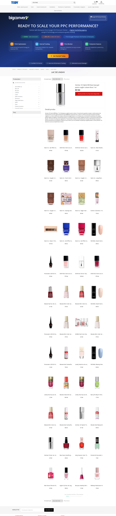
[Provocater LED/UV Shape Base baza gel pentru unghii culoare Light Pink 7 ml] (50, 352)
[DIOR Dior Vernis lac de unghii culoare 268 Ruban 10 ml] (66, 262)
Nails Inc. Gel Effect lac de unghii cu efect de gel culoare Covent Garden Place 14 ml (81, 241)
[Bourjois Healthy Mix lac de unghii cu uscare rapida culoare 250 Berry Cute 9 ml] (81, 474)
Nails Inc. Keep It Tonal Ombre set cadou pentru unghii (50, 241)
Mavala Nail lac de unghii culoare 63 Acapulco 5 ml (50, 304)
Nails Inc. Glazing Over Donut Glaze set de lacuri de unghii (66, 210)
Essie (27, 104)
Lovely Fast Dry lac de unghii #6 (50, 394)
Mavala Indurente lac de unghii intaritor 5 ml (66, 394)
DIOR (27, 102)
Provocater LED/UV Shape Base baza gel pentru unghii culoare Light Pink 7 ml (50, 364)
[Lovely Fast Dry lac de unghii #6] (50, 383)
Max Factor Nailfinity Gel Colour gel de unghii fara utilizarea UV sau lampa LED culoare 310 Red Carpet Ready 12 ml (66, 455)
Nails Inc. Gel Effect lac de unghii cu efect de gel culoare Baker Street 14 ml (66, 241)
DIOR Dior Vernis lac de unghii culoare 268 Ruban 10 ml (66, 273)
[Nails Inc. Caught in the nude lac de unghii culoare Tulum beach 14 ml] (81, 166)
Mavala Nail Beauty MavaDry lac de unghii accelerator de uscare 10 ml (97, 425)
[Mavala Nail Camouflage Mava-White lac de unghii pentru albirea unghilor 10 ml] (66, 413)
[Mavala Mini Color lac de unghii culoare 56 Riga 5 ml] (66, 292)
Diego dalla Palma (27, 100)
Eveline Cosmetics (27, 106)
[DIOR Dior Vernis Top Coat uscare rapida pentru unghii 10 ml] (81, 262)
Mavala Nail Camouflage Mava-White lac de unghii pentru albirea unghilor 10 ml (66, 425)
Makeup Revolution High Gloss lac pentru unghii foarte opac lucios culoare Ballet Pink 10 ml (97, 485)
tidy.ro (13, 69)
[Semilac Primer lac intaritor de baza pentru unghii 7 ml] (50, 443)
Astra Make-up (27, 86)
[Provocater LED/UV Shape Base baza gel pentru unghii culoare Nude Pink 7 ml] (50, 262)
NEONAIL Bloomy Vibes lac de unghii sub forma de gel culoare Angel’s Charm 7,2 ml (97, 364)
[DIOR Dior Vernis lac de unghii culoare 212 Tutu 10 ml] (66, 136)
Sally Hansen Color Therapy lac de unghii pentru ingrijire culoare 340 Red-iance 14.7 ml (81, 455)
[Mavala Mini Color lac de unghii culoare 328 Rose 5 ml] (66, 322)
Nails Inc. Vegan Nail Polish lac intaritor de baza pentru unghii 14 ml (81, 210)
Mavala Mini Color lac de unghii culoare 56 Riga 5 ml (66, 304)
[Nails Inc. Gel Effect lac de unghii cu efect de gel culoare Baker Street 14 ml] (66, 229)
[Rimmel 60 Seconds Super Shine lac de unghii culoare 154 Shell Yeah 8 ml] (97, 443)
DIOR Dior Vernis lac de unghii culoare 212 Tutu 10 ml (66, 147)
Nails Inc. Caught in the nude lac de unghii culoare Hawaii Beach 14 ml (50, 178)
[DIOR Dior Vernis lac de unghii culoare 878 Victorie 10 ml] (97, 262)
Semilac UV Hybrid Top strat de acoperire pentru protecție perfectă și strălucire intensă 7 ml (81, 425)
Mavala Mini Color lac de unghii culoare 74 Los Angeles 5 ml (81, 304)
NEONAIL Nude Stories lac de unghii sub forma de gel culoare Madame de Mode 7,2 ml (97, 241)
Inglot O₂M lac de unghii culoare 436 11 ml (66, 485)
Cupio (27, 94)
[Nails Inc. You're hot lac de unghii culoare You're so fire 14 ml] (66, 166)
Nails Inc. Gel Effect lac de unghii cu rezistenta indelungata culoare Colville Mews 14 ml (50, 147)
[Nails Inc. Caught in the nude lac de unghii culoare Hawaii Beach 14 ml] (50, 166)
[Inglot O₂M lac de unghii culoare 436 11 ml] (66, 474)
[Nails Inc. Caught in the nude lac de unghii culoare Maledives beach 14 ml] (50, 199)
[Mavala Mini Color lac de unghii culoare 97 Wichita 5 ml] (97, 322)
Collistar (27, 92)
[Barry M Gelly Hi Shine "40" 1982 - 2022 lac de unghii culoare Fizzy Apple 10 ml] (97, 383)
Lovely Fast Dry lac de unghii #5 (81, 394)
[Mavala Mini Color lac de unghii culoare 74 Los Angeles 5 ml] (81, 292)
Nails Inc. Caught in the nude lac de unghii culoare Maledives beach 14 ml (50, 210)
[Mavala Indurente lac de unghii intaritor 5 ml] (66, 383)
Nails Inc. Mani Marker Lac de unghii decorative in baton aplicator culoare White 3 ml (97, 147)
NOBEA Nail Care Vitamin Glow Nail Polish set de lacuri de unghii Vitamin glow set (81, 334)
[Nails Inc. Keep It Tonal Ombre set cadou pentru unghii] (50, 229)
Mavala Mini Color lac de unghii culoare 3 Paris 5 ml (50, 425)
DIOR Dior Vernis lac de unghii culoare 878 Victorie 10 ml (97, 273)
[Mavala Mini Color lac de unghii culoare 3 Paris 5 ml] (50, 413)
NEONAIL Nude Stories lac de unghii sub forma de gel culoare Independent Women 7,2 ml (97, 304)
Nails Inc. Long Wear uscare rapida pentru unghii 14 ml (97, 178)
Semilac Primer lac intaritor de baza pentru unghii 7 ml (50, 455)
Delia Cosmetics (27, 96)
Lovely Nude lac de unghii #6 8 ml (81, 364)
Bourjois (27, 90)
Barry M (27, 88)
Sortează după (47, 79)
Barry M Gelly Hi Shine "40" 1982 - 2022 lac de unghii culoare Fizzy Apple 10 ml (97, 394)
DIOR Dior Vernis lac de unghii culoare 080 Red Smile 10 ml (81, 147)
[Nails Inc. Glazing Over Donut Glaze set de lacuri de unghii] (66, 199)
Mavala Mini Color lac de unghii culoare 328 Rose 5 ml (66, 334)
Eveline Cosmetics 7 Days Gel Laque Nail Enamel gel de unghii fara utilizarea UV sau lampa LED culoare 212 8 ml (97, 210)
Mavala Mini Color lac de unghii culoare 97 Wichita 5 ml (97, 334)
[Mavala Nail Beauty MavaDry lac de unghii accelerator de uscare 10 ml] (97, 413)
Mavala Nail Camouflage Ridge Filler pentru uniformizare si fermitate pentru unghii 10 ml (66, 364)
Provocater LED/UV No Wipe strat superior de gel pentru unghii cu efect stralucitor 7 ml (50, 334)
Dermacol (27, 98)
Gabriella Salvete (27, 108)
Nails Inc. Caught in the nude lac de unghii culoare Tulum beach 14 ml (81, 178)
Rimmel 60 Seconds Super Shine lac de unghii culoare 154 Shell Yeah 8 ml (97, 455)
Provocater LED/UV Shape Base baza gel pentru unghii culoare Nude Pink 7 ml (50, 273)
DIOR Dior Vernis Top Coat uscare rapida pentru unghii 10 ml (81, 273)
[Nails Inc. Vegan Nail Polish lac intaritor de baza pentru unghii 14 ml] (81, 199)
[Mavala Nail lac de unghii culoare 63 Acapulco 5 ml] (50, 292)
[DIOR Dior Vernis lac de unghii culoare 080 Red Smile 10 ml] (81, 136)
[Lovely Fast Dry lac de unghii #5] (81, 383)
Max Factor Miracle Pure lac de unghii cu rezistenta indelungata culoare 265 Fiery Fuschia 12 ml (50, 485)
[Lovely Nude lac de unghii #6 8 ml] (81, 352)
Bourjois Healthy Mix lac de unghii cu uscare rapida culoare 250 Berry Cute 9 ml (81, 485)
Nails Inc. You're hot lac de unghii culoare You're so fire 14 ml (66, 178)
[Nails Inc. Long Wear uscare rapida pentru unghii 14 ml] (97, 166)
